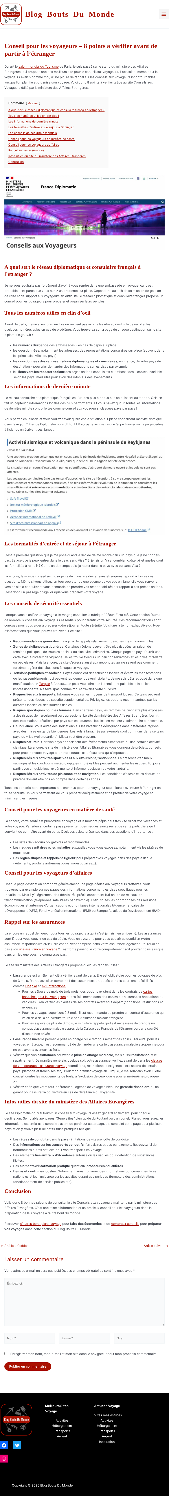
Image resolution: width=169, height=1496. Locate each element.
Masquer (33, 103)
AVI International (54, 986)
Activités (62, 1420)
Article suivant (156, 1246)
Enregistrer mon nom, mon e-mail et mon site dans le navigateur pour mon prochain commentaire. (83, 1354)
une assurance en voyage (38, 949)
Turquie (44, 684)
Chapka (31, 986)
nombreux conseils (125, 1224)
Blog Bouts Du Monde (70, 14)
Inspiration (107, 1442)
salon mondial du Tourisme (38, 67)
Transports (107, 1431)
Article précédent (15, 1246)
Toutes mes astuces (107, 1415)
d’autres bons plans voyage (40, 1224)
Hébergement (62, 1426)
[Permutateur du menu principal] (164, 14)
